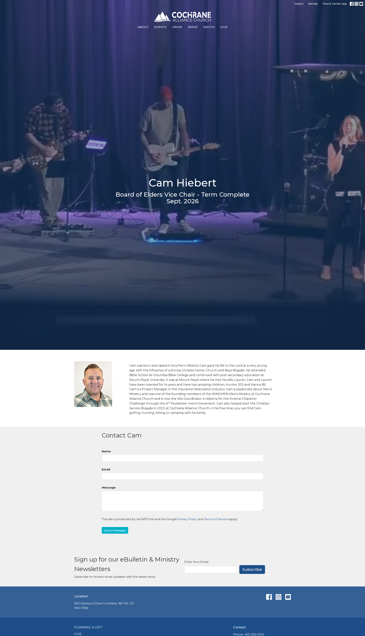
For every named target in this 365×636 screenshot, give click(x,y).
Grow (177, 27)
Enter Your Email (196, 562)
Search (298, 3)
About (143, 27)
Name (106, 451)
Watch (209, 27)
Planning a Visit (88, 627)
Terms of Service (216, 519)
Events (160, 27)
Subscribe (252, 569)
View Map (81, 608)
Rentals (313, 3)
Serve (193, 27)
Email (106, 469)
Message (109, 487)
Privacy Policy (187, 519)
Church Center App (335, 3)
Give (224, 27)
